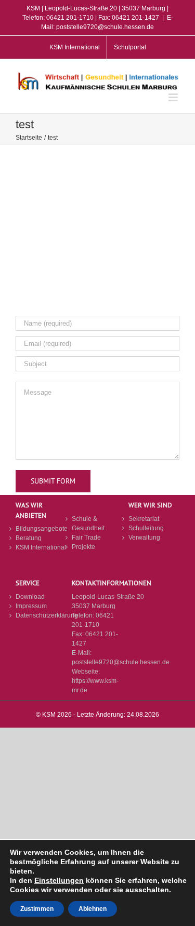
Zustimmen (37, 908)
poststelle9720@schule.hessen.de (121, 662)
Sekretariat (143, 518)
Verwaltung (144, 537)
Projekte (83, 547)
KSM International (41, 547)
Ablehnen (93, 908)
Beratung (29, 538)
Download (30, 596)
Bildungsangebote (41, 528)
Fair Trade (86, 537)
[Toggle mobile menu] (173, 97)
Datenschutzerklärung (41, 615)
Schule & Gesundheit (88, 523)
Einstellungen (59, 880)
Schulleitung (146, 528)
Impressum (31, 606)
